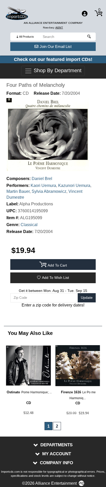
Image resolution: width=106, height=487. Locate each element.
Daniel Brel (42, 178)
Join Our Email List (56, 46)
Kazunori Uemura (74, 185)
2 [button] (57, 426)
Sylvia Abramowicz (49, 191)
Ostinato (13, 392)
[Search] (89, 37)
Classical (29, 225)
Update (87, 297)
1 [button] (48, 426)
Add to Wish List (55, 278)
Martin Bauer (18, 191)
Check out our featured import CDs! (53, 59)
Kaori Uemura (43, 185)
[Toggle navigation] (85, 13)
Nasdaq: (53, 27)
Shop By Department (57, 70)
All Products (26, 36)
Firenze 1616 (71, 392)
